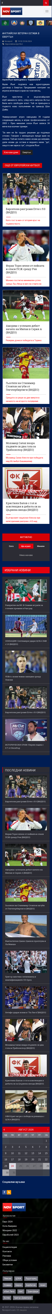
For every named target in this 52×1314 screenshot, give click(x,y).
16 (5, 1159)
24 (12, 1166)
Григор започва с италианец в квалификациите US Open (20, 978)
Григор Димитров (22, 1298)
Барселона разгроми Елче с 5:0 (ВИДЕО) (25, 712)
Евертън (27, 152)
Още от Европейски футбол (22, 165)
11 (19, 1153)
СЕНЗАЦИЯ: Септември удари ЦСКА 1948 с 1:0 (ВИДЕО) (26, 642)
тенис (42, 1285)
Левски (7, 1278)
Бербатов (31, 1285)
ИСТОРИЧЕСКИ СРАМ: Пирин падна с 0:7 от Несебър (24, 746)
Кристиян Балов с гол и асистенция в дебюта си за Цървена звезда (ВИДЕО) (24, 1082)
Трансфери (32, 1291)
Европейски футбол (14, 44)
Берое (19, 1285)
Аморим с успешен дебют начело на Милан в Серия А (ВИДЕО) (24, 871)
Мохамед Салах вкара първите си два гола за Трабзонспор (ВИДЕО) (24, 1046)
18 (19, 1159)
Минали (40, 546)
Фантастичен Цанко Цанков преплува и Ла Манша (25, 943)
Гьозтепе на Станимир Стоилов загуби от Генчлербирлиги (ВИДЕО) (25, 907)
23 (5, 1166)
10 (12, 1153)
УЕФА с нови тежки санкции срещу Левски (23, 678)
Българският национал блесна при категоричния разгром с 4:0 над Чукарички (23, 521)
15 (46, 1153)
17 (12, 1159)
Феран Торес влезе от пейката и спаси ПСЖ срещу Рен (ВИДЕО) (24, 836)
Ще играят (26, 546)
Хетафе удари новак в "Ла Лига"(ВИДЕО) (25, 1012)
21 (39, 1159)
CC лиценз (22, 1310)
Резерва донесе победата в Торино (24, 340)
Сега (11, 546)
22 (46, 1159)
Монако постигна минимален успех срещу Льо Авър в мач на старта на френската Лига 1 (23, 283)
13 (32, 1153)
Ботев (7, 1298)
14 (39, 1153)
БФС (21, 1291)
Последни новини (20, 770)
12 (26, 1153)
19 (26, 1159)
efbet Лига (9, 1291)
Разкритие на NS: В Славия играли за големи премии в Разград (24, 607)
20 (32, 1159)
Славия (7, 1285)
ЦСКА (18, 1278)
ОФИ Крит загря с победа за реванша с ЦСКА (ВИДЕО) (24, 1118)
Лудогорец (31, 1278)
